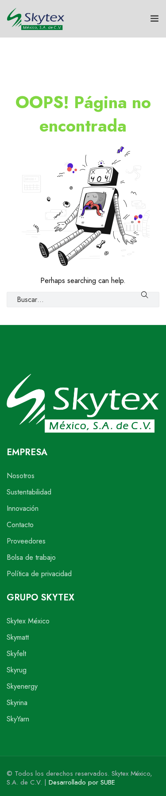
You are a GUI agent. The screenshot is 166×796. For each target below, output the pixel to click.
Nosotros (21, 476)
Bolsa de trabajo (31, 557)
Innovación (23, 508)
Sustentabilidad (29, 492)
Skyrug (17, 670)
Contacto (20, 525)
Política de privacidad (39, 574)
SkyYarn (18, 719)
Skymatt (18, 637)
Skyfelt (16, 654)
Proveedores (26, 541)
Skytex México (28, 621)
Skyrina (17, 703)
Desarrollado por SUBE (82, 782)
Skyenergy (22, 686)
